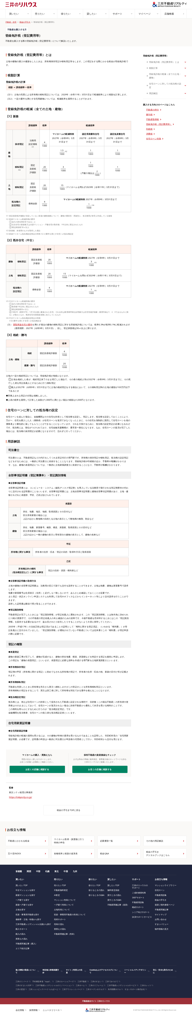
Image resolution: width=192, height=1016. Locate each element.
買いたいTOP (21, 885)
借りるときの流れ (96, 890)
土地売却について (62, 909)
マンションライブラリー (165, 885)
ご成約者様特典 (139, 892)
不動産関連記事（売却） (65, 934)
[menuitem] (18, 13)
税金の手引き (25, 22)
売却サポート (60, 919)
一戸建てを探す (22, 900)
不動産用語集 (138, 902)
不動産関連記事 (162, 909)
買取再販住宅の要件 (22, 324)
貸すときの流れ (114, 895)
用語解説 (153, 93)
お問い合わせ (161, 919)
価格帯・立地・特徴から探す (28, 919)
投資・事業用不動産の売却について (70, 914)
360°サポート (138, 897)
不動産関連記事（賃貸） (118, 905)
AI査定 (57, 895)
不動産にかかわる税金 (18, 840)
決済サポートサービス (142, 917)
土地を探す (21, 909)
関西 (29, 871)
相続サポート (138, 907)
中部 (38, 871)
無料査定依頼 (113, 890)
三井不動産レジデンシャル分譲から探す (33, 924)
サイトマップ (161, 914)
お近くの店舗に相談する (100, 769)
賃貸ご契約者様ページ (164, 905)
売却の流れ (59, 924)
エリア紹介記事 (22, 948)
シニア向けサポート (141, 912)
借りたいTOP (94, 885)
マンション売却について (65, 900)
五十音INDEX (14, 853)
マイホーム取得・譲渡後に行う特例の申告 (69, 841)
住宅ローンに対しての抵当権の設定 (165, 85)
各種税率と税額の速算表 (66, 853)
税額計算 (153, 68)
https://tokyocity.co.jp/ (20, 797)
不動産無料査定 (61, 890)
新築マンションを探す (25, 895)
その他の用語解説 (154, 840)
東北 (56, 871)
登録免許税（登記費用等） (156, 55)
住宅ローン (160, 890)
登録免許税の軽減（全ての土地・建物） (165, 76)
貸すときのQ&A (114, 900)
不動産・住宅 (10, 22)
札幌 (47, 871)
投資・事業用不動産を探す (27, 914)
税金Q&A (104, 853)
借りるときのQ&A (96, 895)
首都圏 (19, 871)
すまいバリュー (162, 924)
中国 (66, 871)
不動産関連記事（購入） (26, 943)
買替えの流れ (21, 939)
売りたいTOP (60, 885)
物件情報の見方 (162, 929)
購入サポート (21, 929)
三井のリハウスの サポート (140, 886)
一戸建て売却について (64, 905)
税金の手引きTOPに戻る (68, 810)
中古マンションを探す (25, 890)
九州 (75, 871)
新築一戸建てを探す (24, 905)
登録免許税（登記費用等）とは (164, 62)
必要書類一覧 (106, 840)
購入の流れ (21, 934)
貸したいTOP (113, 885)
